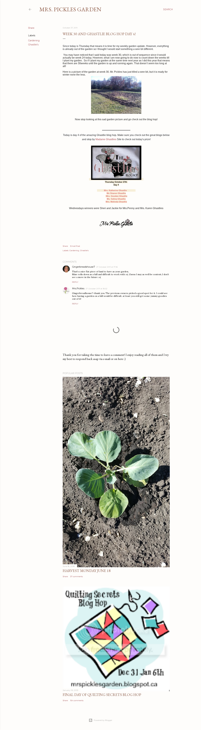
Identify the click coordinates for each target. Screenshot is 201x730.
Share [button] (31, 28)
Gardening (34, 40)
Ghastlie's (33, 44)
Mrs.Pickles (78, 288)
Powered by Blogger (103, 720)
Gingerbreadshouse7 (83, 266)
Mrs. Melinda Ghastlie (116, 202)
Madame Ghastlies (105, 139)
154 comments (76, 700)
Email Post (75, 246)
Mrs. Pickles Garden (70, 9)
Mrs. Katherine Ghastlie (115, 190)
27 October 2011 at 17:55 (107, 267)
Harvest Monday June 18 (87, 570)
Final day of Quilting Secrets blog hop (102, 694)
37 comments (76, 576)
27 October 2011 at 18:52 (96, 288)
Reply (75, 282)
